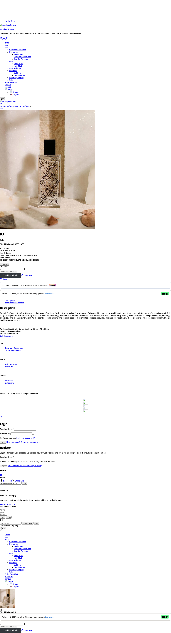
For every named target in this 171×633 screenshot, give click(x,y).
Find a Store (10, 21)
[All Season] (3, 108)
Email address (7, 429)
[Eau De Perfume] (2, 108)
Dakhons (13, 70)
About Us (8, 85)
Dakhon (17, 73)
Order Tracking (11, 82)
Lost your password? (25, 438)
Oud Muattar (19, 75)
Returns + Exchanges (14, 348)
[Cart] (7, 38)
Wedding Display (16, 77)
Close (9, 517)
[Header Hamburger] (2, 98)
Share (4, 279)
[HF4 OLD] (0, 108)
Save (2, 517)
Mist (11, 61)
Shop (6, 47)
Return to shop (7, 504)
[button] (4, 38)
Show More (4, 264)
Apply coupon (27, 523)
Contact (8, 87)
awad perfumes (7, 29)
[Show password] (33, 434)
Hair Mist (18, 66)
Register (4, 466)
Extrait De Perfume (22, 57)
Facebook (9, 380)
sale (6, 45)
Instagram (9, 383)
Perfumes (13, 52)
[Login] (1, 38)
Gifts (11, 80)
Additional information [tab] (14, 303)
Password (5, 433)
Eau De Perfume (21, 59)
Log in (3, 442)
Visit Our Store (11, 364)
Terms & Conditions (13, 350)
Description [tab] (10, 300)
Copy (24, 483)
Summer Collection (17, 50)
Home (7, 43)
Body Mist (18, 63)
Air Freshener (15, 68)
